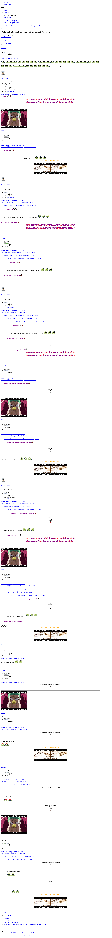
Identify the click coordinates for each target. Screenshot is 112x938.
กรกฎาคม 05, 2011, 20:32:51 (13, 727)
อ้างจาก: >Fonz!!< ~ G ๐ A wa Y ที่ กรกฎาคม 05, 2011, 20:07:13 (17, 503)
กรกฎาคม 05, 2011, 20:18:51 (13, 584)
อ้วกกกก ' (3, 238)
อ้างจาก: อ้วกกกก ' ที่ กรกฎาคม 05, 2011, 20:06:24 (14, 436)
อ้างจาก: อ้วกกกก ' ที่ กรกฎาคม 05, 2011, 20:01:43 (14, 312)
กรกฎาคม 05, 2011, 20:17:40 (13, 501)
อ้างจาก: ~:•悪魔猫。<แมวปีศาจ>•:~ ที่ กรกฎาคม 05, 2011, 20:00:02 (18, 252)
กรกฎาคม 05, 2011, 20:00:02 (13, 200)
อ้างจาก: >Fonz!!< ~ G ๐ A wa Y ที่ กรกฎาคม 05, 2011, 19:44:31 (17, 202)
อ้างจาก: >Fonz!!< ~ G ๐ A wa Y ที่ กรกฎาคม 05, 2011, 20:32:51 (17, 781)
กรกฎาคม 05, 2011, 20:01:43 (13, 250)
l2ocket (2, 648)
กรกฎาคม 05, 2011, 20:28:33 (13, 682)
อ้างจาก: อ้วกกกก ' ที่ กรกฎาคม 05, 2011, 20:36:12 (14, 853)
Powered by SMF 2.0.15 (10, 932)
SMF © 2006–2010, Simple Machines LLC (29, 932)
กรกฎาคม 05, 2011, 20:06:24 (13, 378)
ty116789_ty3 (4, 35)
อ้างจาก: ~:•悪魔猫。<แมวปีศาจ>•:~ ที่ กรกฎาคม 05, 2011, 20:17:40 (18, 586)
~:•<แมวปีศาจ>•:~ (5, 78)
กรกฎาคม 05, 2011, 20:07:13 (13, 434)
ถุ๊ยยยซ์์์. (3, 130)
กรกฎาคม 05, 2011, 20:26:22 (13, 658)
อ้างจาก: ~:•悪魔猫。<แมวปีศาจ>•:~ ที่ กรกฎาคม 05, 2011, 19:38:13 (18, 147)
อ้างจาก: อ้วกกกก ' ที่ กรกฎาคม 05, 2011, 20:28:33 (14, 729)
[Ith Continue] (10, 91)
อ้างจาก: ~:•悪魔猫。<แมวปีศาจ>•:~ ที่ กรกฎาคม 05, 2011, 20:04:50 (18, 380)
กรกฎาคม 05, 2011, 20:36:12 (13, 779)
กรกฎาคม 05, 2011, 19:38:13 (13, 94)
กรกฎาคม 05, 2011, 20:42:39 (13, 851)
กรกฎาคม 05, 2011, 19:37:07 (9, 58)
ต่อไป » (9, 37)
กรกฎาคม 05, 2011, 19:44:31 (13, 145)
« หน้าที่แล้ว (4, 37)
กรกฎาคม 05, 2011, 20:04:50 (13, 310)
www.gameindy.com (6, 17)
